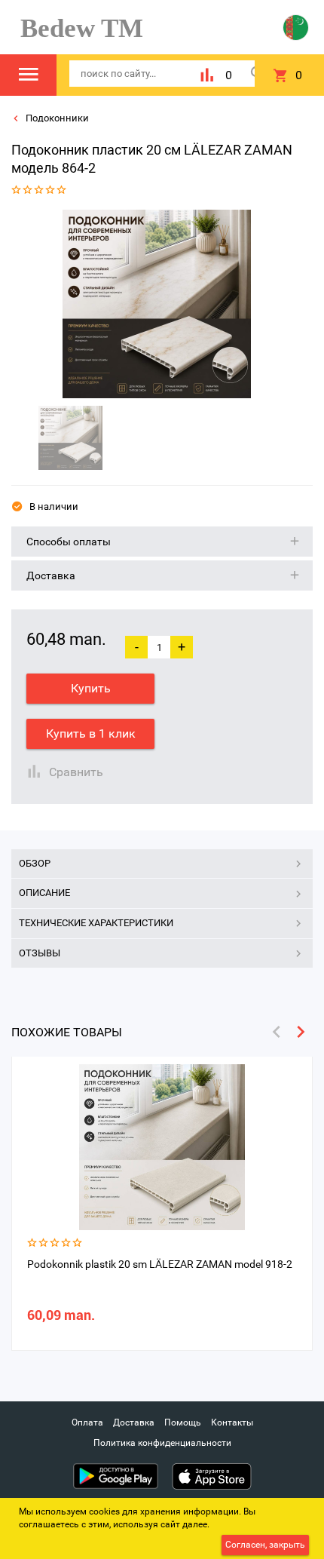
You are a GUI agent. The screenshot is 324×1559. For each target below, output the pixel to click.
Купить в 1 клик (91, 733)
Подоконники (56, 118)
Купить (91, 688)
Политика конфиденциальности (162, 1443)
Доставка (133, 1422)
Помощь (182, 1422)
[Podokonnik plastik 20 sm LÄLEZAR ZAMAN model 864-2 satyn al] (157, 304)
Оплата (87, 1422)
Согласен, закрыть (265, 1544)
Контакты (232, 1422)
